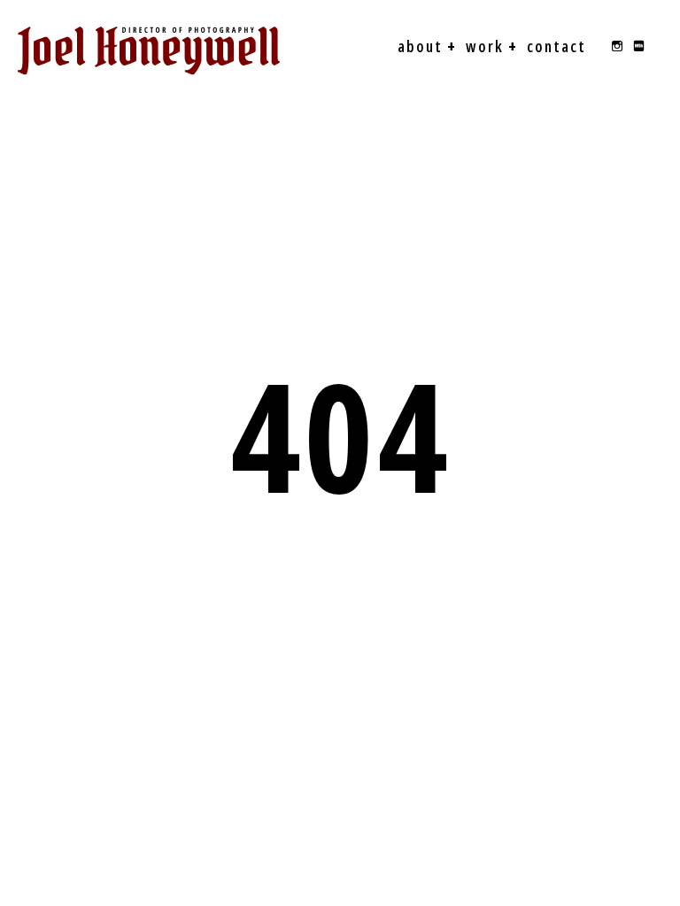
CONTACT (556, 46)
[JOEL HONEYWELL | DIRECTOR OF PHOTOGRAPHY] (149, 51)
